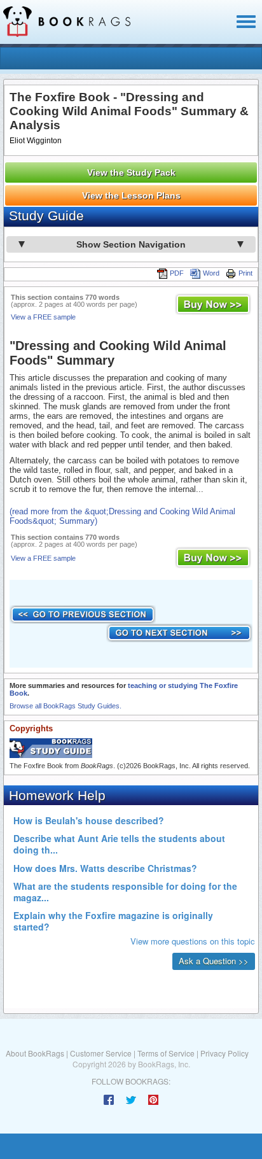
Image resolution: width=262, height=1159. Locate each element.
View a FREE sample (43, 317)
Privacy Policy (224, 1053)
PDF (177, 273)
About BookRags (35, 1053)
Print (245, 273)
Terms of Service (166, 1053)
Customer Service (101, 1053)
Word (211, 273)
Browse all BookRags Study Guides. (65, 706)
